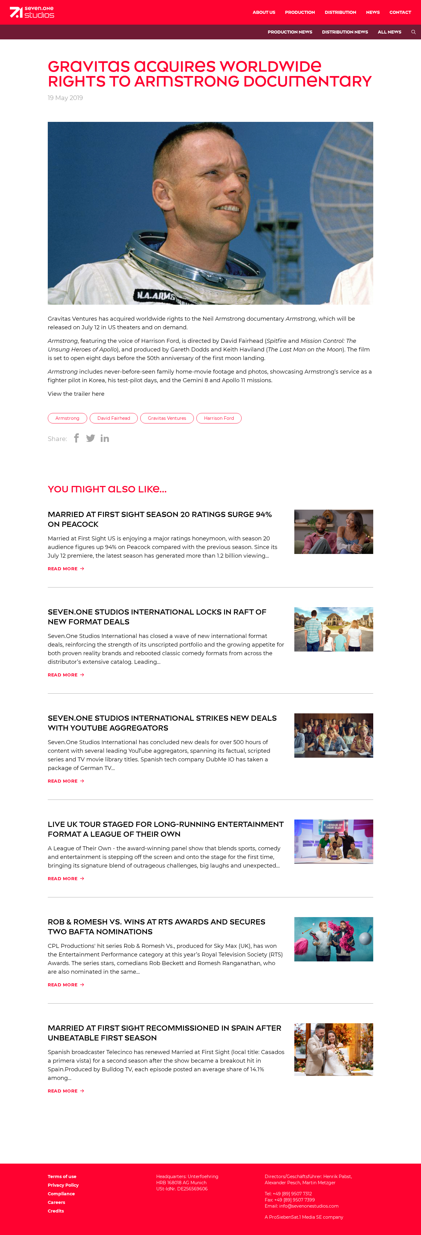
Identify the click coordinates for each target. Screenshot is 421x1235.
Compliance (61, 1194)
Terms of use (62, 1176)
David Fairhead (113, 418)
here (98, 394)
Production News (290, 32)
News (373, 12)
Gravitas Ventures (72, 318)
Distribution (340, 12)
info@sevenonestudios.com (309, 1206)
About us (264, 12)
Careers (56, 1202)
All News (389, 32)
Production (300, 12)
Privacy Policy (63, 1185)
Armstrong (67, 418)
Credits (56, 1211)
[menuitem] (264, 12)
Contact (400, 12)
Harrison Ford (219, 418)
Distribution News (345, 32)
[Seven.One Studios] (32, 12)
